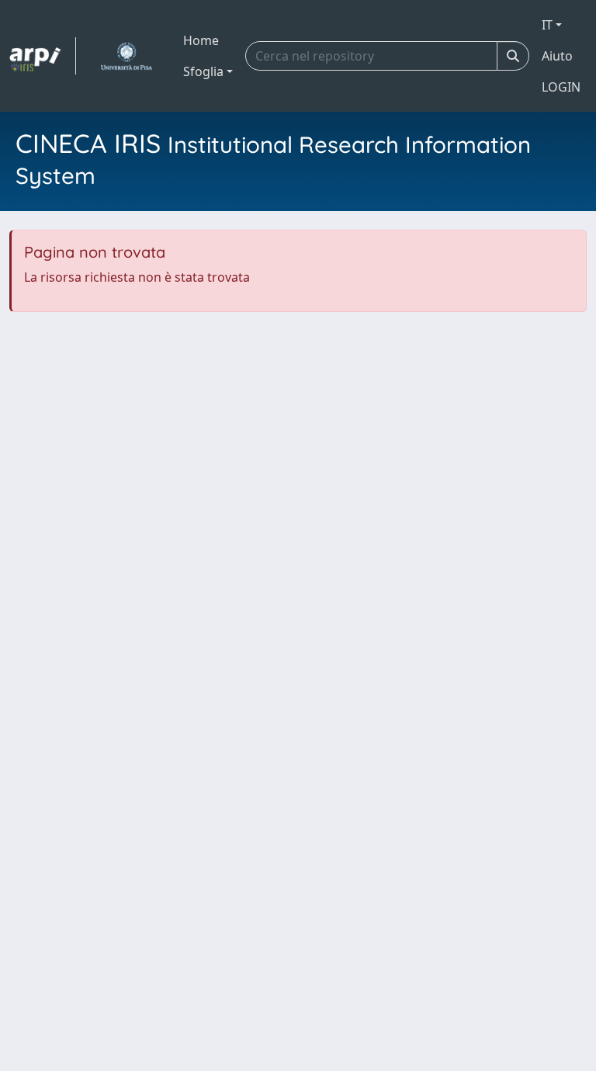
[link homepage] (42, 56)
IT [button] (547, 24)
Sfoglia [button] (203, 71)
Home (201, 40)
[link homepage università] (126, 56)
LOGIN (561, 86)
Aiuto (557, 55)
